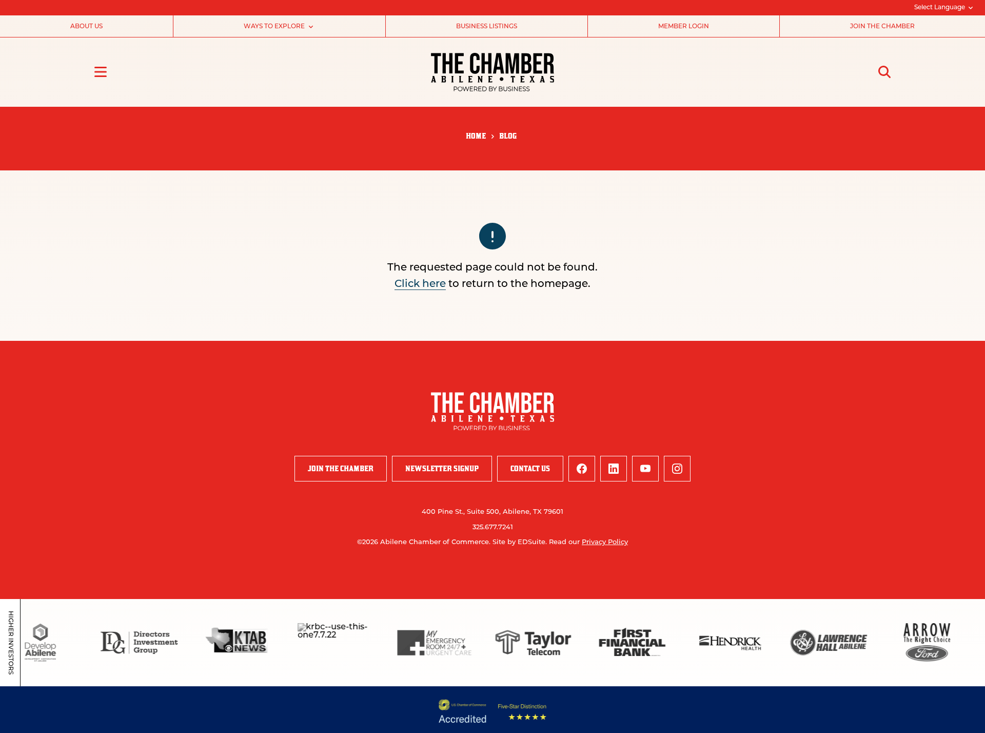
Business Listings (486, 27)
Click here (420, 284)
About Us (86, 27)
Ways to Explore (274, 27)
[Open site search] (884, 72)
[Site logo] (492, 72)
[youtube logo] (645, 468)
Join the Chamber (882, 27)
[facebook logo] (581, 468)
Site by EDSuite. (520, 542)
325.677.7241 (492, 527)
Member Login (683, 27)
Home (476, 135)
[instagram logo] (677, 468)
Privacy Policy (605, 542)
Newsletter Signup (442, 468)
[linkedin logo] (613, 468)
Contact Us (530, 468)
